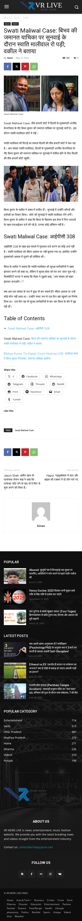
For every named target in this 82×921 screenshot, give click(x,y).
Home (7, 17)
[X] (16, 66)
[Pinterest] (25, 66)
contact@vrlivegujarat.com (36, 847)
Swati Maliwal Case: (24, 430)
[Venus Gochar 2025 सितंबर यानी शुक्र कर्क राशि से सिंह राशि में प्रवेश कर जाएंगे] (15, 597)
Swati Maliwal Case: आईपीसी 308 (29, 328)
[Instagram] (50, 874)
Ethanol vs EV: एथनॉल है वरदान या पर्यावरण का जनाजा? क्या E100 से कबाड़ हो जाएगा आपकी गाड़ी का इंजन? (52, 668)
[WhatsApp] (34, 66)
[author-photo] (41, 520)
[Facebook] (7, 66)
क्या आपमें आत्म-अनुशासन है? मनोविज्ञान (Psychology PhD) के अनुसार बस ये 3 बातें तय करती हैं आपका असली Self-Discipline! (53, 647)
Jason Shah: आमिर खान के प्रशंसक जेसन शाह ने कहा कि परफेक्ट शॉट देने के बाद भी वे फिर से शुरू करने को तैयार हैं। (22, 481)
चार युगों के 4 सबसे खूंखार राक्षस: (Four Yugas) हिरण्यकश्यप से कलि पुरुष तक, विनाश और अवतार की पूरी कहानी (53, 615)
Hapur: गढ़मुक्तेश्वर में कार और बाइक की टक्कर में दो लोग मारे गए (61, 477)
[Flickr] (41, 874)
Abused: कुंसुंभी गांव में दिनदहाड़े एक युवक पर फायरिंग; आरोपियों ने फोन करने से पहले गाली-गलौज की (52, 573)
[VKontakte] (60, 874)
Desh (16, 17)
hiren (10, 57)
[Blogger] (22, 874)
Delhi (26, 17)
